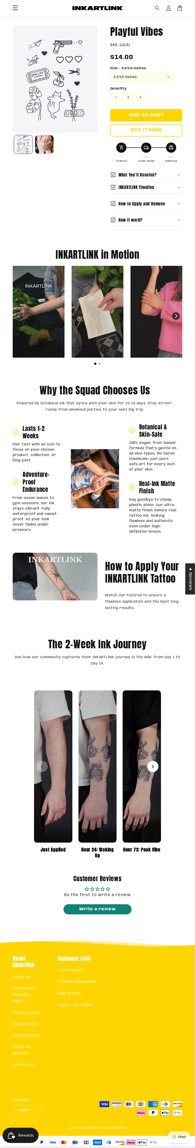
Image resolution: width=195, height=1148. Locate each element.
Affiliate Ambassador (78, 982)
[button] (157, 8)
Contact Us (24, 1065)
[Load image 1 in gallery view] (23, 144)
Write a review (97, 909)
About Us (21, 977)
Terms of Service (21, 1050)
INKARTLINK (88, 1127)
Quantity (118, 88)
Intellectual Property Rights (24, 995)
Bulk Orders (69, 993)
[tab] (95, 363)
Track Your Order (75, 1005)
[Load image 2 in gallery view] (44, 144)
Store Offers (70, 970)
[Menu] (15, 8)
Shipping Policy (27, 1035)
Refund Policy (25, 1024)
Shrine (122, 1127)
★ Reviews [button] (190, 578)
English (24, 1110)
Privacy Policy (26, 1013)
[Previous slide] (19, 316)
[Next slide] (176, 316)
